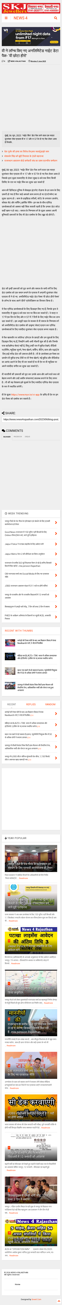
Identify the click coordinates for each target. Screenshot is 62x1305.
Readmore (23, 878)
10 (9, 1233)
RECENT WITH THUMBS (19, 630)
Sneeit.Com (36, 1299)
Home (17, 1284)
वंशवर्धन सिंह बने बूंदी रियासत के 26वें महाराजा (23, 156)
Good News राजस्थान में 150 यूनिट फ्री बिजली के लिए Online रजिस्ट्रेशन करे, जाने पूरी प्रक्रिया (31, 903)
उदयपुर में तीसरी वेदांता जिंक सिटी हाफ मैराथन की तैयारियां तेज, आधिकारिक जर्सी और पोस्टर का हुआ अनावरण (35, 687)
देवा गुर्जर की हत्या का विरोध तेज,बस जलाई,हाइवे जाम (26, 151)
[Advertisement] (31, 98)
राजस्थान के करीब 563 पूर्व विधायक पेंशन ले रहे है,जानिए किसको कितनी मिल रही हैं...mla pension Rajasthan (30, 1028)
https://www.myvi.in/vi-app (25, 394)
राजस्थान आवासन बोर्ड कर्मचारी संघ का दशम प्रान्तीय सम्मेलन (30, 160)
